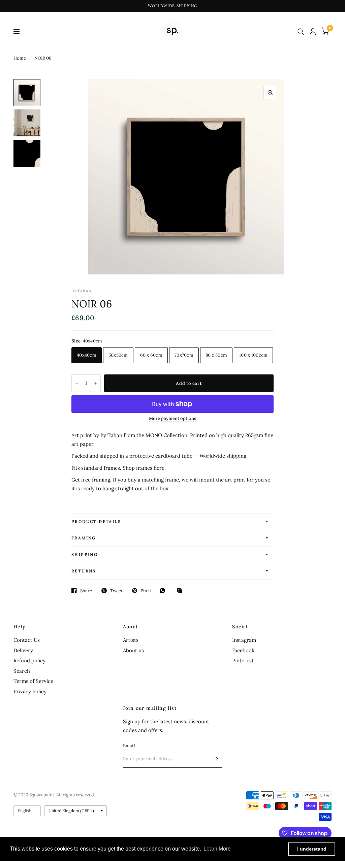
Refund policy (29, 660)
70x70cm (184, 355)
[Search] (300, 31)
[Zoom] (270, 92)
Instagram (244, 640)
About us (133, 650)
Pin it (145, 590)
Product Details (96, 521)
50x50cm (118, 355)
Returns (83, 570)
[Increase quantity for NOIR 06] (95, 383)
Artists (130, 640)
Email (129, 746)
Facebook (243, 650)
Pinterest (243, 660)
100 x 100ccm (253, 355)
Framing (83, 537)
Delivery (23, 650)
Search (21, 671)
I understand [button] (311, 849)
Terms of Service (33, 681)
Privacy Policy (29, 691)
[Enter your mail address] (215, 759)
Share (86, 590)
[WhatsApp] (164, 590)
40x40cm (86, 355)
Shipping (84, 554)
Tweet (116, 590)
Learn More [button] (217, 849)
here (159, 468)
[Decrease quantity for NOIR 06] (77, 383)
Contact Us (26, 640)
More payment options (172, 418)
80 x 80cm (216, 355)
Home (19, 58)
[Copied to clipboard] (181, 591)
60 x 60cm (151, 355)
